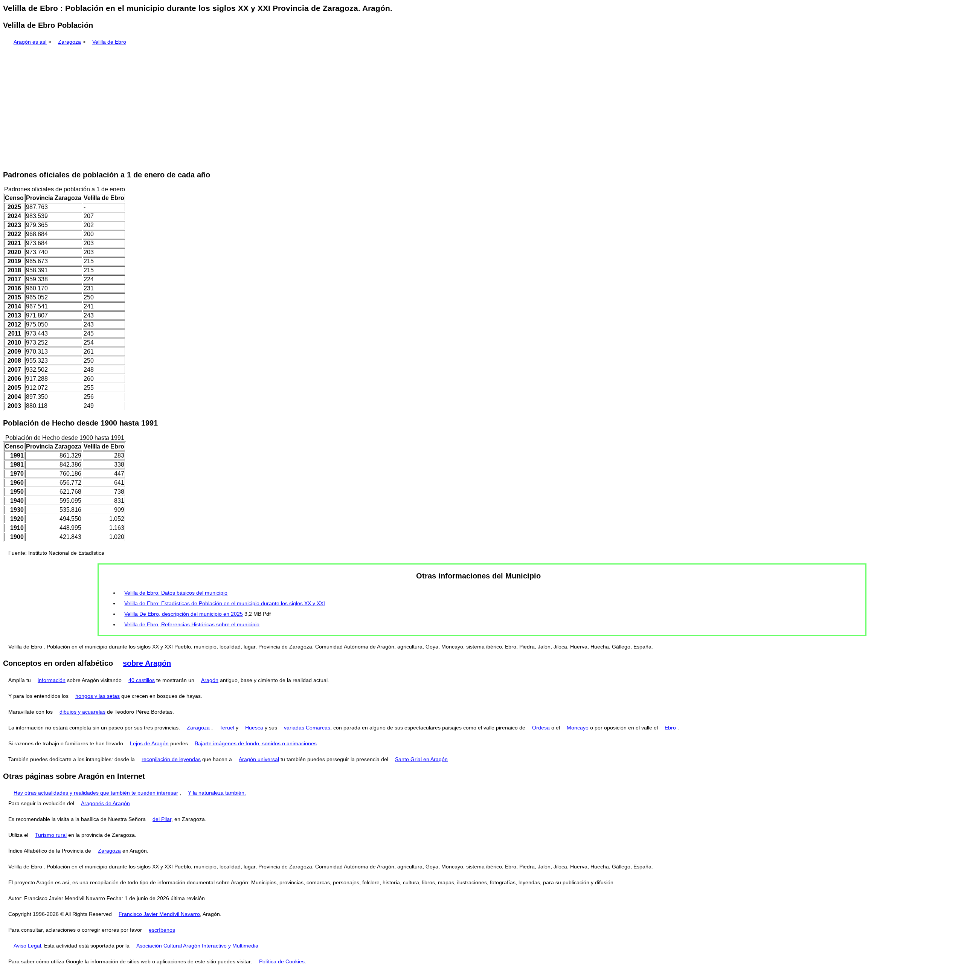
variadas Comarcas (307, 728)
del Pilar (162, 819)
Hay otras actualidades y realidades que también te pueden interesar (96, 793)
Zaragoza (69, 42)
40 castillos (141, 680)
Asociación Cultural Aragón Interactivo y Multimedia (197, 946)
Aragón (209, 680)
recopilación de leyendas (171, 759)
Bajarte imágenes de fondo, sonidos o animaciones (256, 743)
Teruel (227, 728)
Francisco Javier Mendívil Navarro (159, 914)
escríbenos (162, 930)
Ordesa (541, 728)
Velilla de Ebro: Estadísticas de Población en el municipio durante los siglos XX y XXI (224, 603)
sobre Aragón (147, 663)
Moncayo (578, 728)
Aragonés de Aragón (105, 803)
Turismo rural (51, 835)
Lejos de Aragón (149, 743)
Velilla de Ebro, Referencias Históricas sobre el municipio (191, 624)
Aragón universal (259, 759)
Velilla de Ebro (109, 42)
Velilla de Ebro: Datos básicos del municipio (175, 593)
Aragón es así (30, 42)
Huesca (254, 728)
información (52, 680)
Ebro (670, 728)
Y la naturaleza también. (217, 793)
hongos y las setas (97, 696)
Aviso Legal (27, 946)
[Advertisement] (482, 105)
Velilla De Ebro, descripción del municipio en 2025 (183, 614)
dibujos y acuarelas (82, 712)
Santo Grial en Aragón (421, 759)
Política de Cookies (282, 961)
